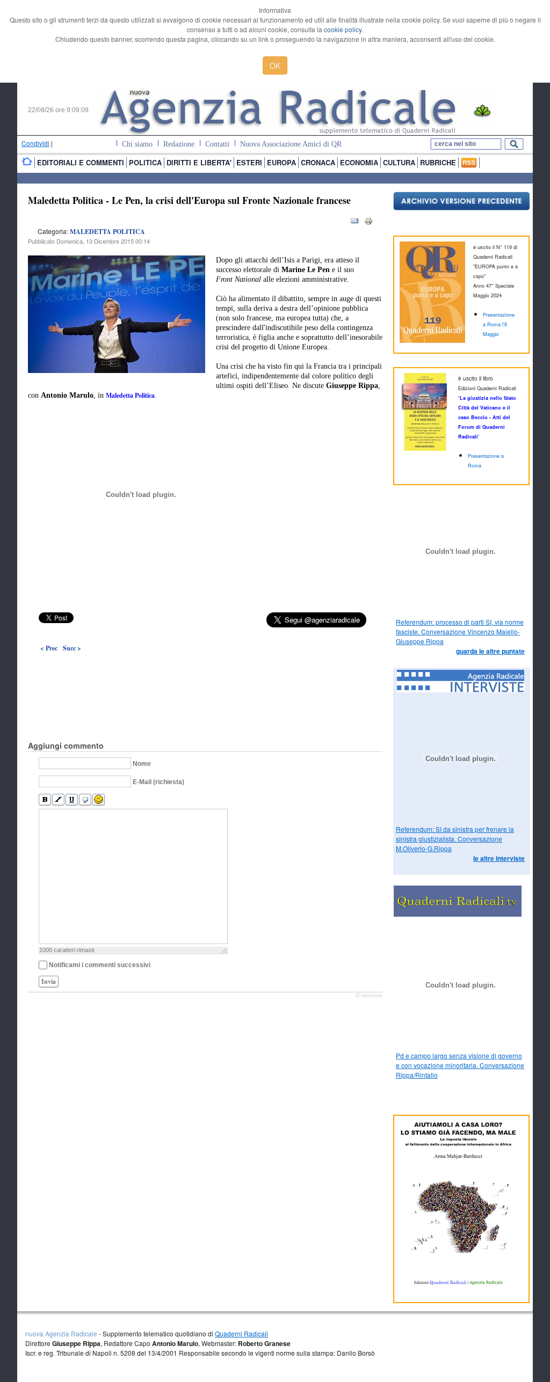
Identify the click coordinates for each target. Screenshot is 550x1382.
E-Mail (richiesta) (158, 782)
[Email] (354, 223)
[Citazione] (85, 800)
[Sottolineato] (72, 800)
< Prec (48, 648)
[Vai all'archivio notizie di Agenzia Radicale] (461, 207)
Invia (48, 981)
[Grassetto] (45, 800)
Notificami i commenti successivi (99, 965)
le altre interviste (499, 858)
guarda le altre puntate (490, 651)
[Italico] (58, 800)
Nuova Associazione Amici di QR (291, 144)
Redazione (178, 144)
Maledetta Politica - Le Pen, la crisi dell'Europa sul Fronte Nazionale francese (189, 200)
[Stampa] (368, 223)
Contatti (217, 144)
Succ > (72, 648)
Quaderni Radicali (241, 1333)
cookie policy (342, 29)
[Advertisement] (205, 672)
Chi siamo (137, 144)
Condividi (35, 143)
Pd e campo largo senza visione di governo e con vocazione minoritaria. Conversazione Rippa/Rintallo (460, 1065)
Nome (142, 763)
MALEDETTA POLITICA (107, 231)
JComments (368, 995)
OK (275, 65)
